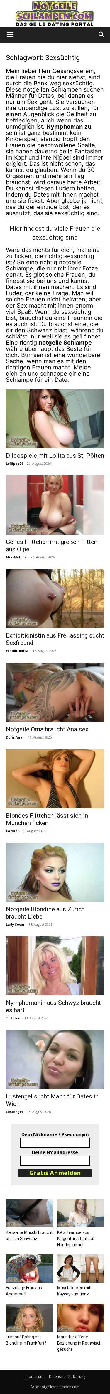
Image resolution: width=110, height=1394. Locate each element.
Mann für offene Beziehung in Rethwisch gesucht (79, 1343)
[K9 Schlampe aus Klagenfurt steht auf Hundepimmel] (80, 1213)
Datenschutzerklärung (67, 1376)
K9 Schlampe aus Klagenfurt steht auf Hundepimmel (76, 1238)
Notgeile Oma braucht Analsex (47, 729)
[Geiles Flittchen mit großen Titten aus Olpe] (55, 505)
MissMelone (16, 557)
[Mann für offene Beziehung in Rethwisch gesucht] (80, 1318)
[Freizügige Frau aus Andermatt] (29, 1268)
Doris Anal (15, 737)
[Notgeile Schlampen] (55, 13)
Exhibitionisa (17, 650)
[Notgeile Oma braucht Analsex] (55, 692)
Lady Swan (15, 924)
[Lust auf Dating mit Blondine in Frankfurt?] (29, 1318)
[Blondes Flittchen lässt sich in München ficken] (55, 778)
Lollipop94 (14, 463)
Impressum (34, 1376)
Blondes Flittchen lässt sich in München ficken (47, 819)
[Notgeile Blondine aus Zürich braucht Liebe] (55, 872)
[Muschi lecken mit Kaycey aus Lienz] (80, 1268)
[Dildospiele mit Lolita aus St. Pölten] (55, 418)
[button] (10, 35)
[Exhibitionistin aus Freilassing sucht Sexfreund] (55, 598)
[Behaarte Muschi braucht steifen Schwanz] (29, 1213)
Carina (12, 831)
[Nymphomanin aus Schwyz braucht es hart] (55, 965)
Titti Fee (13, 1018)
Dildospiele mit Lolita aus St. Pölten (55, 455)
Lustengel (14, 1111)
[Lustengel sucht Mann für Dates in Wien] (55, 1059)
